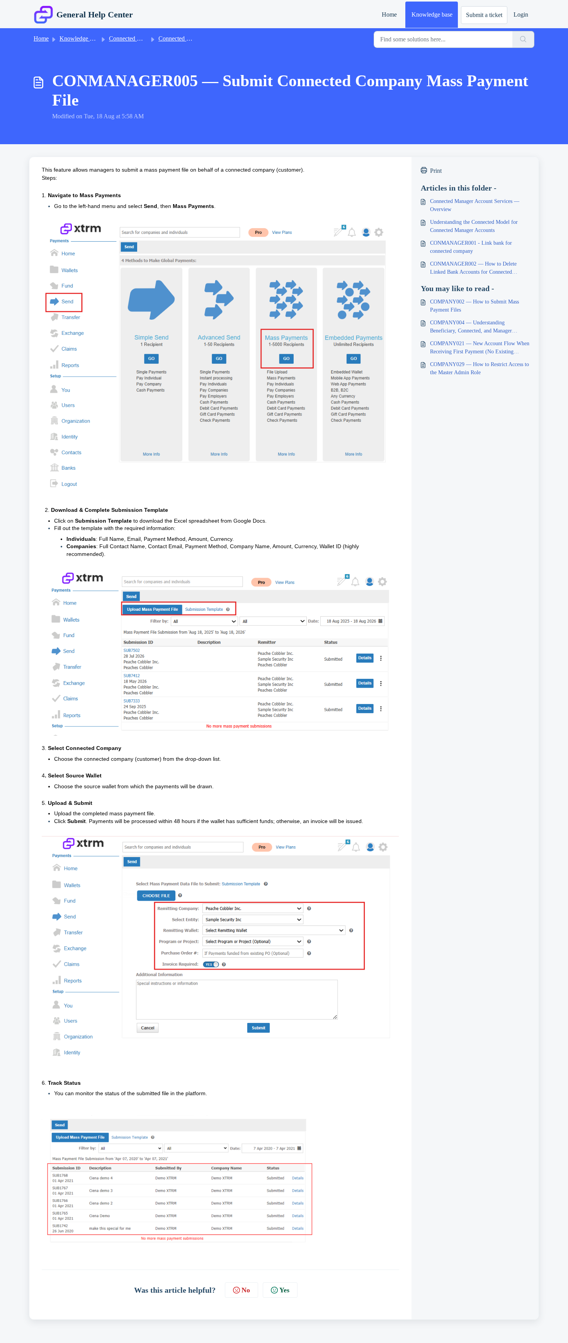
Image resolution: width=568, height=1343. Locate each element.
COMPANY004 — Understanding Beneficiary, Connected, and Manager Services (471, 327)
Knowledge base (432, 14)
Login (521, 14)
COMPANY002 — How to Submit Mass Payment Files (474, 306)
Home (389, 14)
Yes (284, 1290)
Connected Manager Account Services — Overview (474, 205)
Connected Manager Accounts (146, 38)
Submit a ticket (484, 15)
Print (436, 170)
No (245, 1290)
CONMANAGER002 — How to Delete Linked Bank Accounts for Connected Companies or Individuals (473, 268)
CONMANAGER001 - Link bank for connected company (471, 247)
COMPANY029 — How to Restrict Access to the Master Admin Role (479, 368)
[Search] (523, 39)
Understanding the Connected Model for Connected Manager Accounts (474, 226)
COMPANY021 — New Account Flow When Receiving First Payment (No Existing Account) (479, 348)
